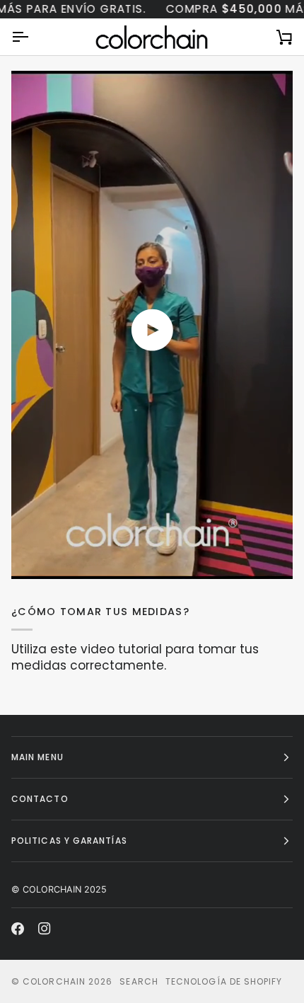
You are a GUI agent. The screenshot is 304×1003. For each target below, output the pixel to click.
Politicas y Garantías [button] (69, 841)
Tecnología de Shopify (224, 981)
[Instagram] (44, 928)
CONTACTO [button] (40, 799)
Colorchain (54, 981)
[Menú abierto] (32, 36)
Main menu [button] (37, 757)
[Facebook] (17, 928)
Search (138, 981)
